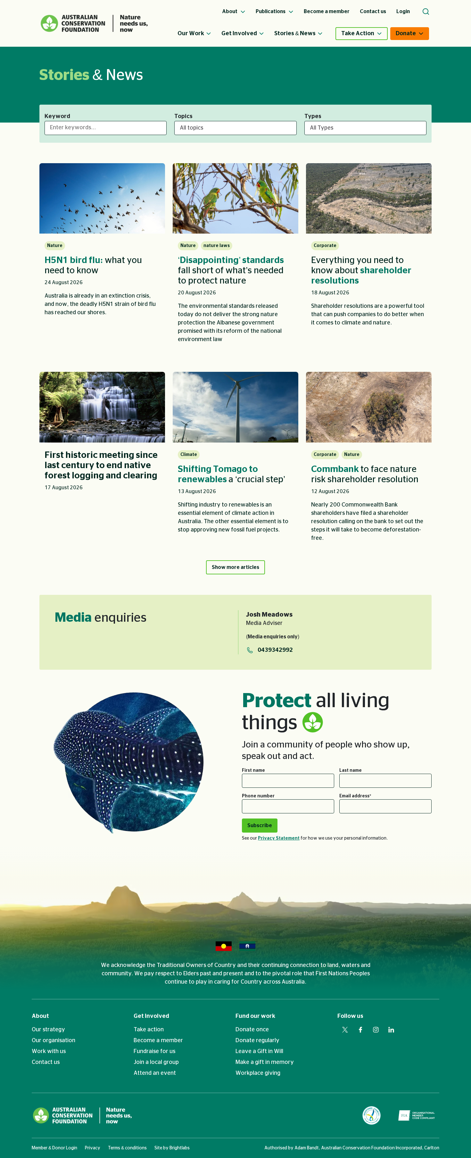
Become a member (158, 1040)
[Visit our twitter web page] (345, 1029)
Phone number (258, 796)
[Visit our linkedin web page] (391, 1029)
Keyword (57, 116)
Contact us (46, 1062)
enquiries (100, 617)
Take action (149, 1030)
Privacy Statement (279, 838)
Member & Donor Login (54, 1148)
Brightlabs (179, 1148)
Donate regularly (257, 1040)
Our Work (191, 33)
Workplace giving (258, 1073)
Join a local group (156, 1062)
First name (253, 770)
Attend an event (155, 1073)
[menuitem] (199, 34)
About (40, 1016)
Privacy (92, 1148)
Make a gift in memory (265, 1062)
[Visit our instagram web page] (376, 1029)
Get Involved (239, 33)
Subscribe (259, 825)
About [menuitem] (230, 11)
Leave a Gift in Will (259, 1051)
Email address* (355, 796)
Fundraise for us (154, 1051)
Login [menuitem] (403, 11)
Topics (183, 116)
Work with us (49, 1051)
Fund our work (255, 1016)
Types (312, 116)
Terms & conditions (127, 1148)
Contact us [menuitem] (373, 11)
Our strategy (48, 1030)
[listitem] (102, 257)
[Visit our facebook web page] (360, 1029)
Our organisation (53, 1040)
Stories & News (295, 33)
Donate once (252, 1030)
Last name (350, 770)
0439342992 (275, 650)
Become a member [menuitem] (327, 11)
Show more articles (235, 567)
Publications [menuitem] (271, 11)
